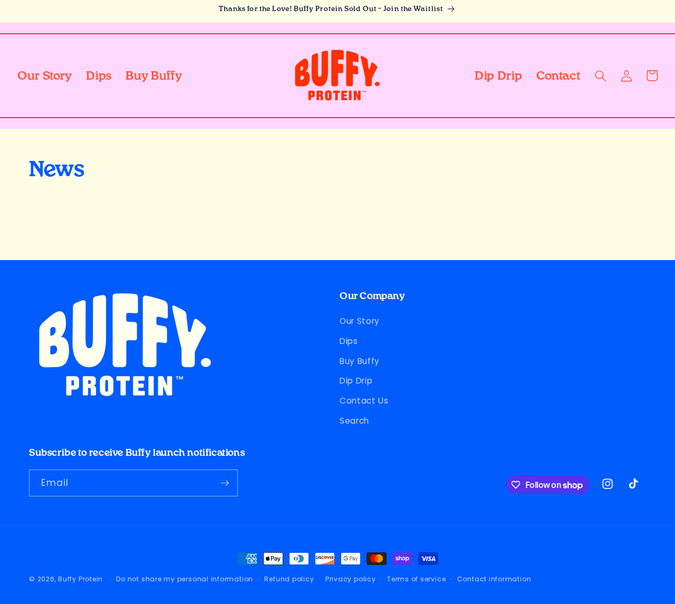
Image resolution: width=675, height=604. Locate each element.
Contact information (494, 578)
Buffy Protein (80, 578)
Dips (349, 341)
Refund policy (289, 578)
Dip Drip (356, 380)
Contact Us (364, 400)
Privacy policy (350, 578)
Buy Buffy (360, 361)
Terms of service (416, 578)
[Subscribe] (224, 483)
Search (354, 420)
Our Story (360, 321)
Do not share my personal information (184, 578)
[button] (600, 75)
